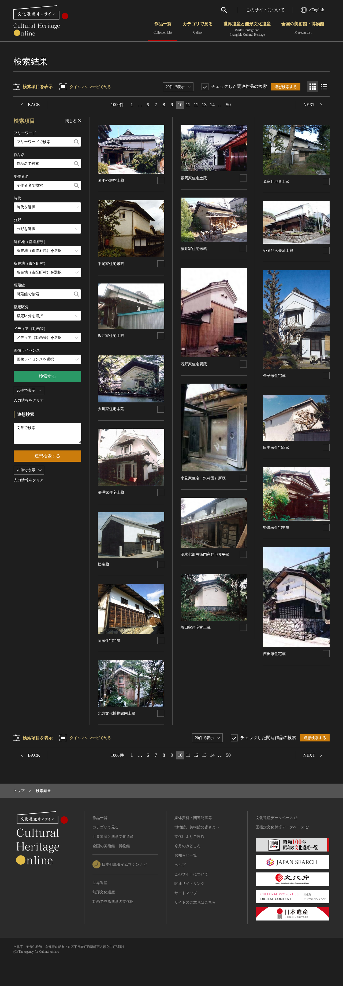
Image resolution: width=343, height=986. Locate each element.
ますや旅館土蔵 (111, 181)
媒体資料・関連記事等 (193, 818)
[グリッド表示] (312, 86)
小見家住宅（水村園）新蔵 (203, 478)
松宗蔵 (103, 564)
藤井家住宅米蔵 (194, 249)
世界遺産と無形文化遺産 (247, 29)
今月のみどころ (187, 846)
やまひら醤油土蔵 (278, 251)
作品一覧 (163, 27)
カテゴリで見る (198, 27)
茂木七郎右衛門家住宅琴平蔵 (205, 554)
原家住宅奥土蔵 (276, 182)
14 (212, 104)
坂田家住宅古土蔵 (196, 627)
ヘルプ (180, 865)
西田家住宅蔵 (274, 654)
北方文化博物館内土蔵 (116, 713)
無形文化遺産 (103, 892)
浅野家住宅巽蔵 (194, 364)
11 (188, 104)
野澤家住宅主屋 (276, 528)
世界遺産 (99, 883)
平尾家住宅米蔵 (111, 264)
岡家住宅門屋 (109, 641)
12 (196, 104)
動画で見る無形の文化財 (113, 902)
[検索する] (76, 142)
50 (228, 104)
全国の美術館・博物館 (302, 27)
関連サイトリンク (189, 884)
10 (180, 104)
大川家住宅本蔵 (111, 409)
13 (204, 104)
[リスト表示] (324, 86)
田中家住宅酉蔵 (276, 448)
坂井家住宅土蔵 (111, 336)
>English (316, 10)
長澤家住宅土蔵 (111, 492)
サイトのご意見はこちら (195, 902)
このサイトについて (265, 10)
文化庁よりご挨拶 (189, 837)
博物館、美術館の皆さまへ (196, 827)
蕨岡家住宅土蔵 (194, 178)
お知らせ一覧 (185, 855)
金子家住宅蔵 (274, 376)
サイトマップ (185, 893)
